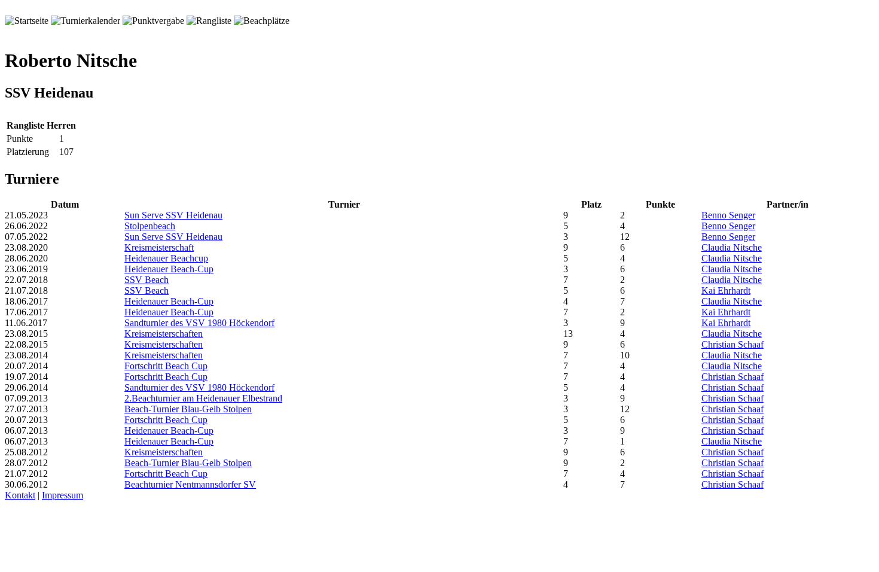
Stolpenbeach (149, 226)
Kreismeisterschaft (159, 247)
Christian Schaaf (732, 344)
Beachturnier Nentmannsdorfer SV (190, 484)
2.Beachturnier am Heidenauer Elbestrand (203, 398)
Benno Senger (728, 215)
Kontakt (20, 495)
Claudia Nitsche (731, 247)
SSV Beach (146, 280)
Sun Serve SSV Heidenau (173, 215)
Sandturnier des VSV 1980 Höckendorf (199, 323)
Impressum (62, 495)
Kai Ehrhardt (725, 290)
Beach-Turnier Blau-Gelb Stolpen (188, 409)
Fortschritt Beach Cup (165, 366)
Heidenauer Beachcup (166, 258)
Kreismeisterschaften (163, 333)
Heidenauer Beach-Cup (168, 269)
